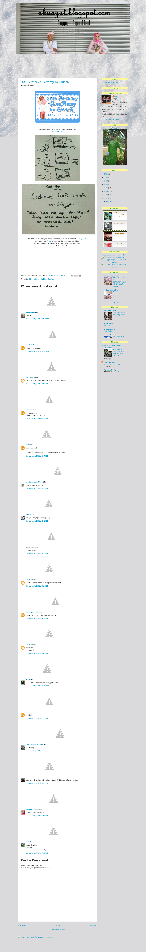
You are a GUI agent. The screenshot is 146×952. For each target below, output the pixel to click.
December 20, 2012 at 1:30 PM (37, 418)
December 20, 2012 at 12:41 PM (37, 319)
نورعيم (28, 679)
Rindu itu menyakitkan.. (117, 293)
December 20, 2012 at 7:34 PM (37, 618)
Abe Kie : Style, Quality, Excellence (113, 346)
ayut (115, 96)
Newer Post (22, 925)
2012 (106, 198)
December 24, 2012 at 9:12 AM (37, 751)
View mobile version (57, 929)
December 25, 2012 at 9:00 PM (37, 815)
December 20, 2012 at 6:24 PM (37, 586)
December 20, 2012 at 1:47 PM (37, 456)
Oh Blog (44, 279)
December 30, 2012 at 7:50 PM (37, 853)
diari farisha (30, 377)
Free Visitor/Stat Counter (110, 82)
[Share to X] (77, 276)
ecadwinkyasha (31, 809)
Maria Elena (108, 323)
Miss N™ (29, 514)
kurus (28, 444)
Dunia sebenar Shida (111, 334)
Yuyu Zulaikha (109, 329)
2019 (106, 174)
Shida (49, 241)
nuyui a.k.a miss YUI (34, 482)
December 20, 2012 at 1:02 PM (37, 384)
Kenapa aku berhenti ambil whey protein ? (119, 314)
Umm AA (29, 776)
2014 (106, 191)
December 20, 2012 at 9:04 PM (37, 653)
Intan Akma (30, 312)
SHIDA (59, 131)
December (110, 201)
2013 (106, 194)
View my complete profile (111, 119)
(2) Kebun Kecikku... (119, 223)
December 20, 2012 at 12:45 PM (37, 351)
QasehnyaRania (110, 370)
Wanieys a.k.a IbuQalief (35, 744)
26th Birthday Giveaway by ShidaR (45, 82)
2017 (106, 181)
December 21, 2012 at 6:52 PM (37, 718)
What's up (107, 325)
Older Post (93, 925)
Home (58, 925)
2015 (106, 188)
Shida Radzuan (31, 841)
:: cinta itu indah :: (111, 290)
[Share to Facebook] (80, 276)
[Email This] (72, 276)
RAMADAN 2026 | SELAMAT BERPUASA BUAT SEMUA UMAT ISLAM (119, 282)
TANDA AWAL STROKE (112, 364)
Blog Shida (83, 238)
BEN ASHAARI (110, 310)
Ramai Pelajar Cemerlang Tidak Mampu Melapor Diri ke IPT (118, 352)
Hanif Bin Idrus (110, 362)
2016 (106, 184)
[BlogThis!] (75, 276)
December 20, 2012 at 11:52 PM (37, 686)
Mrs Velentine (31, 344)
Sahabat (51, 279)
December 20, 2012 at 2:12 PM (37, 521)
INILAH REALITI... (111, 276)
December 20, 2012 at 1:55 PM (37, 488)
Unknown (29, 409)
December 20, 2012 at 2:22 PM (37, 553)
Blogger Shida (34, 279)
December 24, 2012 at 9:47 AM (37, 783)
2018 (106, 177)
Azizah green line (32, 612)
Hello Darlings (108, 331)
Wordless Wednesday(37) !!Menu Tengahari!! (120, 214)
